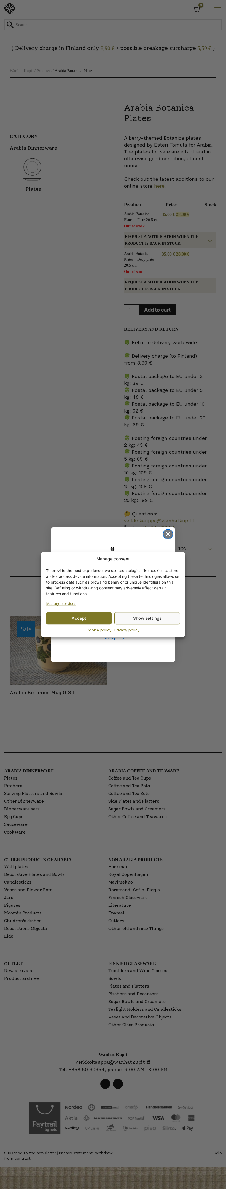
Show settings (147, 618)
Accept (79, 618)
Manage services (61, 603)
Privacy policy (126, 630)
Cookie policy (99, 630)
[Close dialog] (168, 534)
